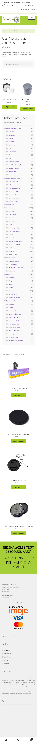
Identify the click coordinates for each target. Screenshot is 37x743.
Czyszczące (12, 135)
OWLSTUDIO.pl (14, 636)
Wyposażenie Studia (12, 301)
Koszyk (6, 660)
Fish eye (11, 284)
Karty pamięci (13, 151)
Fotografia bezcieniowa (16, 311)
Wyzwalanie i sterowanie (16, 340)
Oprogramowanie (14, 161)
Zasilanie (11, 175)
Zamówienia (7, 657)
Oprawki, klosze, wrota (15, 317)
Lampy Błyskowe (11, 258)
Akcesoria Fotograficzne (13, 128)
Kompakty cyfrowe (14, 188)
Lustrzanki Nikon (14, 195)
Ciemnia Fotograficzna (15, 218)
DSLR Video (12, 141)
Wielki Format (13, 254)
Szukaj (18, 740)
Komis (8, 208)
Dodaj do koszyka (9, 107)
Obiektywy (12, 248)
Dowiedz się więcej (18, 441)
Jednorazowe (13, 185)
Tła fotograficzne (14, 334)
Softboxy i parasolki (14, 327)
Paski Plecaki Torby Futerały (17, 165)
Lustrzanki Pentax (14, 198)
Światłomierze (13, 171)
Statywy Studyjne (14, 330)
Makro (10, 158)
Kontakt (6, 663)
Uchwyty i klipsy (13, 337)
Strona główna (8, 31)
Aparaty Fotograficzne (13, 178)
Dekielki (11, 138)
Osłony (11, 287)
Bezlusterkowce (13, 181)
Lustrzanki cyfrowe (14, 244)
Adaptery (11, 132)
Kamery (11, 224)
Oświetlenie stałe (14, 324)
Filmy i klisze (12, 145)
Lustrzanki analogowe (15, 241)
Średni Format (13, 251)
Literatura (12, 155)
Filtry (10, 281)
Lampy (11, 234)
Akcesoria (11, 211)
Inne (10, 148)
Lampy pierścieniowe (15, 314)
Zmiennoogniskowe (14, 297)
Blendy (11, 307)
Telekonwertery (13, 294)
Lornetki (11, 238)
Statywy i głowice (14, 168)
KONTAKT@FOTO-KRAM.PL (18, 564)
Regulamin (7, 653)
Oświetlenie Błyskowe (15, 321)
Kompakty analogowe (15, 228)
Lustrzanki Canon (14, 191)
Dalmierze (12, 221)
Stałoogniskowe (13, 291)
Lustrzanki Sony (13, 201)
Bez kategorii (10, 205)
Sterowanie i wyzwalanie (16, 267)
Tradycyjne (12, 271)
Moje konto (7, 650)
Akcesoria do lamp (14, 261)
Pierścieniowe (13, 264)
